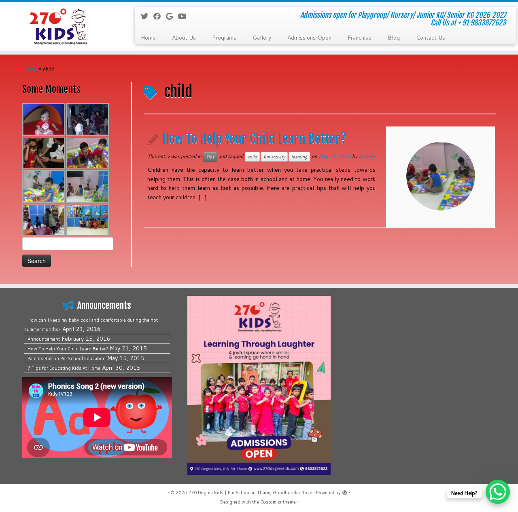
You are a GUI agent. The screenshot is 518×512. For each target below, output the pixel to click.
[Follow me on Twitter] (147, 16)
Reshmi (367, 156)
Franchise (360, 38)
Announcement (44, 339)
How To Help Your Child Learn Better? (254, 139)
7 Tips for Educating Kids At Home (64, 368)
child (252, 157)
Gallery (262, 38)
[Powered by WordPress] (345, 491)
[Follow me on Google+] (172, 16)
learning (299, 157)
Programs (224, 38)
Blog (394, 38)
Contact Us (430, 38)
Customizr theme (278, 502)
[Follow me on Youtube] (184, 16)
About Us (184, 38)
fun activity (274, 157)
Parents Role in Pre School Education (67, 358)
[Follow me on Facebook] (159, 16)
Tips (210, 157)
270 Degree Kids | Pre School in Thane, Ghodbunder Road (250, 492)
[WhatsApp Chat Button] (498, 492)
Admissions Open (309, 38)
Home (148, 38)
